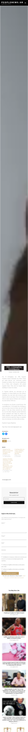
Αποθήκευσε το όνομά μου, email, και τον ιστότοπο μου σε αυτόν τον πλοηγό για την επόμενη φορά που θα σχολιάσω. (14, 558)
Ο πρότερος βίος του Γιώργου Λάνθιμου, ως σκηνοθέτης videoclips (19, 451)
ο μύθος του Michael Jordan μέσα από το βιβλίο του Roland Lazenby (14, 637)
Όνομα (3, 536)
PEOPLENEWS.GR (12, 2)
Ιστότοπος (3, 550)
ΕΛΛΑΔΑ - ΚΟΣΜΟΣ (13, 372)
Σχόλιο (3, 523)
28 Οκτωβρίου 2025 (14, 614)
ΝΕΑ (18, 372)
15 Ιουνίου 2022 (14, 695)
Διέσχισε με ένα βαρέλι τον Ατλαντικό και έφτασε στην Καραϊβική (8, 451)
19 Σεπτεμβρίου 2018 (14, 640)
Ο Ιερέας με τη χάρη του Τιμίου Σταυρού (14, 613)
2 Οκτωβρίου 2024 (14, 666)
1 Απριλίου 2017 (14, 723)
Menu (25, 3)
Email (2, 543)
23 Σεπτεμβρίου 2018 (6, 479)
